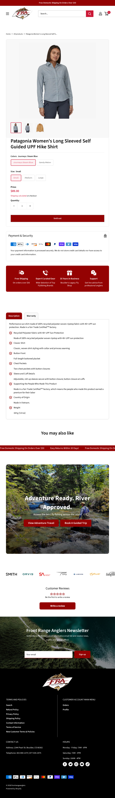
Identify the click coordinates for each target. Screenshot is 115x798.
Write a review (57, 606)
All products (18, 34)
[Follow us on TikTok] (88, 764)
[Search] (89, 13)
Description (14, 315)
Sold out (57, 218)
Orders (66, 705)
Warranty (31, 315)
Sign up (82, 654)
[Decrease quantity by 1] (14, 206)
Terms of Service (13, 727)
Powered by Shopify (13, 788)
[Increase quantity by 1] (30, 206)
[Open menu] (7, 14)
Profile (66, 709)
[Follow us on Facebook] (65, 764)
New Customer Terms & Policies (20, 731)
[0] (106, 13)
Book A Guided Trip (76, 523)
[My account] (100, 13)
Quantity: (15, 200)
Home (8, 34)
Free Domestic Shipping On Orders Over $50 (57, 2)
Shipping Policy (13, 718)
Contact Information (15, 722)
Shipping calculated (19, 195)
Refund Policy (12, 709)
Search (9, 705)
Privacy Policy (12, 714)
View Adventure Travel (41, 523)
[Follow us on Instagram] (76, 764)
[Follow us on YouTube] (82, 764)
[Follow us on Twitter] (70, 764)
